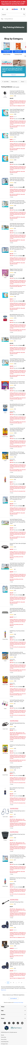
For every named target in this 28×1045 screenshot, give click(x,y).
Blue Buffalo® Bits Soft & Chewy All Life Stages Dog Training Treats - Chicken (17, 406)
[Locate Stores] (21, 9)
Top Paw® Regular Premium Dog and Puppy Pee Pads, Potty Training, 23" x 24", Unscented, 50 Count (18, 587)
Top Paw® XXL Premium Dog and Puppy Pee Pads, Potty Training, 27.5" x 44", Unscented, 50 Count (17, 179)
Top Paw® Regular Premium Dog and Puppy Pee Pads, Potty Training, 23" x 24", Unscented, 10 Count (18, 856)
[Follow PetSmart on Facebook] (5, 1023)
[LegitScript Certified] (7, 1028)
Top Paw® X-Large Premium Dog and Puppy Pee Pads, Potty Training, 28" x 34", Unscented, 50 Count (18, 248)
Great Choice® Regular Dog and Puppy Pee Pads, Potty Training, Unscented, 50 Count (17, 133)
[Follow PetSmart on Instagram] (9, 1023)
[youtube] (22, 1023)
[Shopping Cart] (24, 9)
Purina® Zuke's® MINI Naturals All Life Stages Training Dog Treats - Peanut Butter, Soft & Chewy (17, 430)
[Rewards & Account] (7, 9)
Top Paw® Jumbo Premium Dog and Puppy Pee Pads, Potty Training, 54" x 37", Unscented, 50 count (18, 337)
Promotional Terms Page (18, 1002)
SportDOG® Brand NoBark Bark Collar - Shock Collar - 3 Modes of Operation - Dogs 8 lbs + (17, 942)
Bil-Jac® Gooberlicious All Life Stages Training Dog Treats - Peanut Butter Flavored (17, 654)
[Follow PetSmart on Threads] (13, 1023)
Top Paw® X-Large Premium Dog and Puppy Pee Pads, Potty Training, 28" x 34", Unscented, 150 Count (18, 202)
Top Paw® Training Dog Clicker (16, 902)
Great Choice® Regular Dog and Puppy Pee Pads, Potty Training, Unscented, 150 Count (17, 111)
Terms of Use (3, 1037)
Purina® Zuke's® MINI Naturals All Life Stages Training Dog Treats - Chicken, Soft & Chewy (17, 678)
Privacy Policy (4, 1039)
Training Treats (18, 54)
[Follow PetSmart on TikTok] (18, 1023)
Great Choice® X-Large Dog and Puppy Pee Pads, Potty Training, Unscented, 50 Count (17, 293)
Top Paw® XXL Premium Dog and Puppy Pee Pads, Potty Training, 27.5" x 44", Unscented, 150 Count (17, 225)
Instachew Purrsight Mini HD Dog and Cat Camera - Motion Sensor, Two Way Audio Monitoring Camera (17, 92)
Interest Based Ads (4, 1041)
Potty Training (6, 54)
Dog (2, 18)
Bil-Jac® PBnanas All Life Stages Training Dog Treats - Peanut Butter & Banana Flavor (17, 453)
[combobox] (13, 14)
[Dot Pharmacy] (16, 1028)
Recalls (2, 1035)
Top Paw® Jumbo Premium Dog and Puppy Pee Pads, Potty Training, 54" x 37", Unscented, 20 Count (18, 498)
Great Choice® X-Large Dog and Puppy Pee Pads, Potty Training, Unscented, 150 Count (17, 156)
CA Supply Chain (4, 1043)
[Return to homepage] (15, 9)
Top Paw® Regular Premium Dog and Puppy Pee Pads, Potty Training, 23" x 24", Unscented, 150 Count (18, 360)
